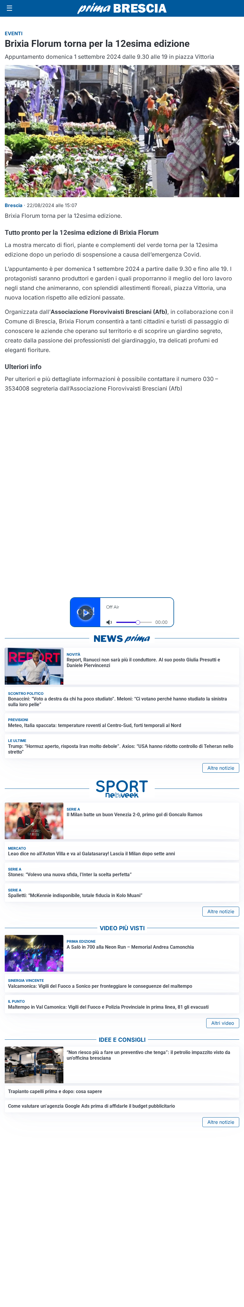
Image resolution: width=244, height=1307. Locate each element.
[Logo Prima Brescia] (122, 8)
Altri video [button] (222, 1023)
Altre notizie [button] (220, 768)
